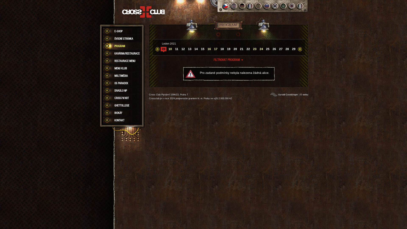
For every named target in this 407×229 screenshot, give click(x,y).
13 (189, 49)
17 (215, 49)
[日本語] (292, 6)
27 (281, 49)
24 (261, 49)
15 (202, 49)
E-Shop (118, 31)
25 (267, 49)
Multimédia (121, 75)
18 (222, 49)
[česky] (226, 6)
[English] (234, 6)
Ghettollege (121, 105)
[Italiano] (300, 6)
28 (287, 49)
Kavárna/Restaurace (127, 53)
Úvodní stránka (123, 38)
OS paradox (121, 83)
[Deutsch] (242, 6)
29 (293, 49)
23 (254, 49)
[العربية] (283, 6)
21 (241, 49)
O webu (304, 94)
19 (228, 49)
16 (209, 49)
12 (183, 49)
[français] (250, 6)
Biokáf (118, 112)
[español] (259, 6)
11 (176, 49)
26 (274, 49)
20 (235, 49)
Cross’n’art (121, 98)
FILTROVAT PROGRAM (229, 59)
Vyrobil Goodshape (288, 94)
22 (248, 49)
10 (170, 49)
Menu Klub (120, 68)
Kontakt (119, 120)
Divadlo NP (120, 90)
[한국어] (275, 6)
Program (119, 46)
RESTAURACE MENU (124, 61)
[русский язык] (267, 6)
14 (196, 49)
